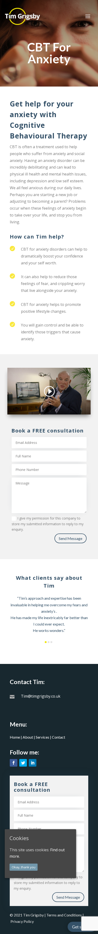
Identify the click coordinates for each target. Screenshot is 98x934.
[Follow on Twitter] (23, 763)
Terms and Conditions (64, 915)
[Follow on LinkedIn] (32, 763)
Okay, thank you (23, 867)
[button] (46, 642)
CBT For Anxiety (49, 53)
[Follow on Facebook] (13, 763)
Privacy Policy (22, 921)
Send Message (70, 538)
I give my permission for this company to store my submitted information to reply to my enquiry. (47, 524)
